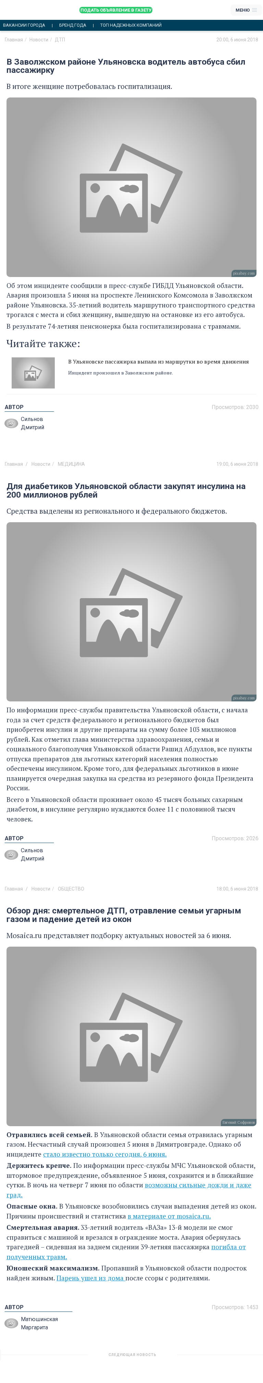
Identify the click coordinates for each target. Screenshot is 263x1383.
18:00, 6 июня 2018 (237, 889)
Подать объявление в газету (115, 10)
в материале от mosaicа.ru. (169, 1216)
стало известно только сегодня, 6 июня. (105, 1154)
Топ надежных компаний (131, 25)
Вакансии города (24, 25)
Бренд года (72, 25)
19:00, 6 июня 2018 (237, 464)
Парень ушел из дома (91, 1278)
